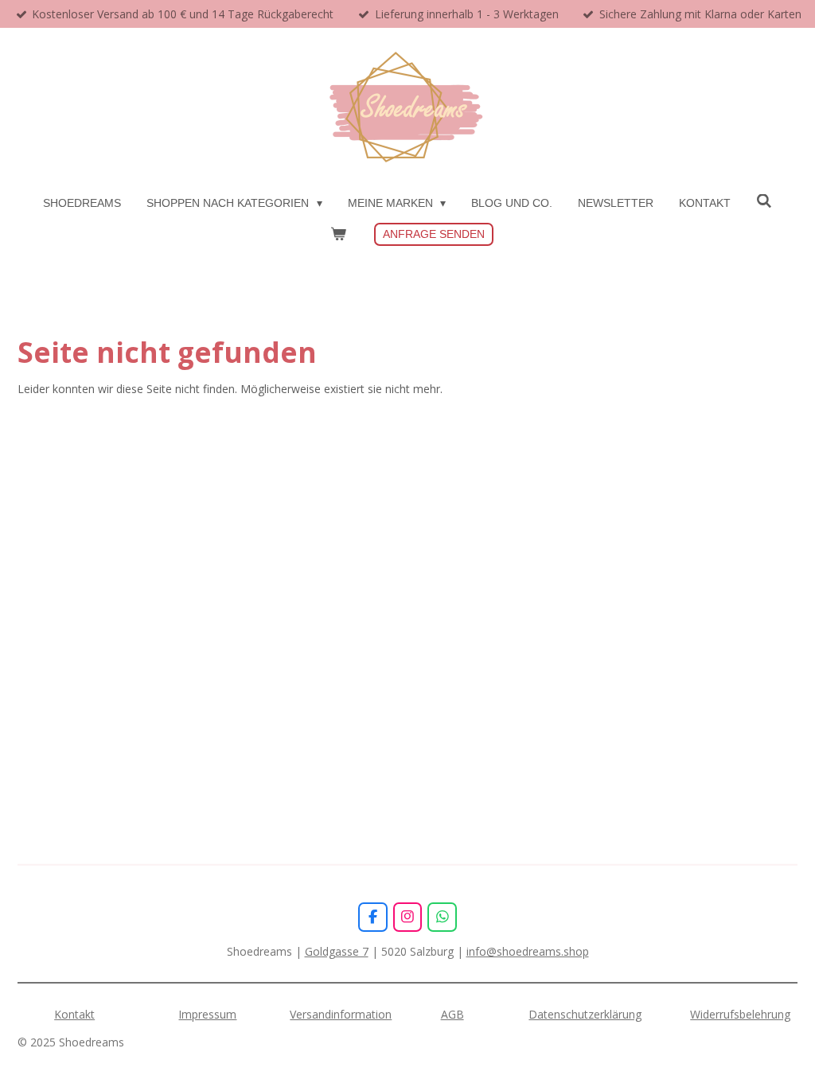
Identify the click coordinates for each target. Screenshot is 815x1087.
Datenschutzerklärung (584, 1014)
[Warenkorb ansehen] (338, 234)
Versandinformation (341, 1014)
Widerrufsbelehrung (740, 1014)
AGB (452, 1014)
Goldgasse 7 (337, 951)
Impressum (207, 1014)
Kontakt (74, 1014)
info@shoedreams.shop (527, 951)
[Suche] (764, 201)
